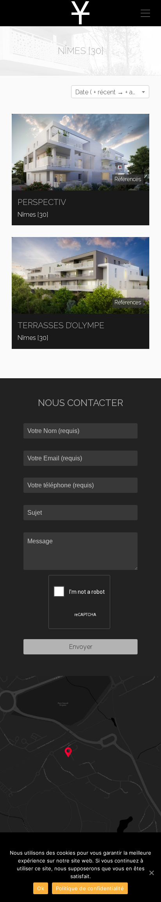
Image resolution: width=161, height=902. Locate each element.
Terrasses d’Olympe (61, 325)
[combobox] (110, 91)
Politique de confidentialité (90, 888)
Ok (40, 888)
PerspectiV (42, 202)
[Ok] (151, 873)
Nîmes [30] (33, 214)
